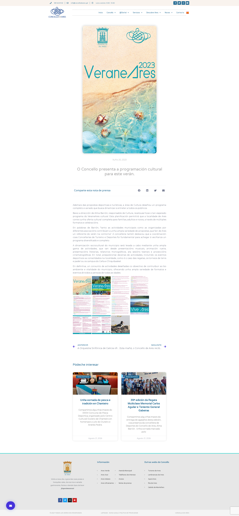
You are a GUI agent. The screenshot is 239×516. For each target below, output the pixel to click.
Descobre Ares (152, 12)
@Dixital (123, 12)
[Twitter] (179, 3)
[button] (10, 505)
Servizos (136, 12)
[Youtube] (187, 3)
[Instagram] (183, 3)
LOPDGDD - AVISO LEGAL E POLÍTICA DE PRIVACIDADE (119, 513)
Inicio (100, 12)
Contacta (180, 12)
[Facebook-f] (175, 3)
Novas (167, 12)
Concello (110, 12)
